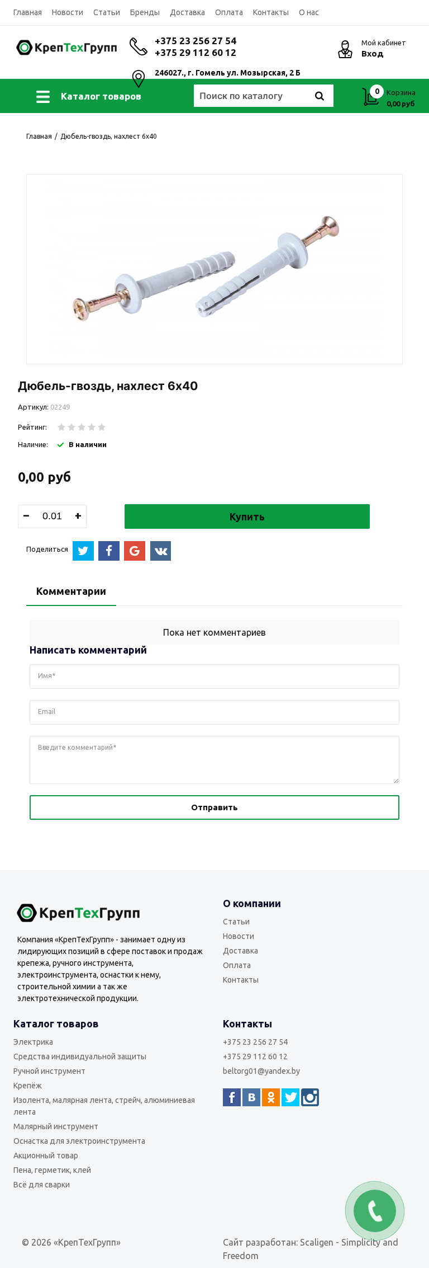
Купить (247, 516)
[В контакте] (251, 1097)
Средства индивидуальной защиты (79, 1056)
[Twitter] (290, 1097)
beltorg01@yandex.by (261, 1071)
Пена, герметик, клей (52, 1170)
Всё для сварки (41, 1184)
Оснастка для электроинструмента (79, 1140)
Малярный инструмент (55, 1126)
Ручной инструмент (49, 1071)
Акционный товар (45, 1155)
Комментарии (71, 591)
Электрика (33, 1041)
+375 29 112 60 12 (195, 52)
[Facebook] (232, 1097)
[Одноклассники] (271, 1097)
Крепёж (27, 1085)
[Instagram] (310, 1097)
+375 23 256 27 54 (195, 40)
